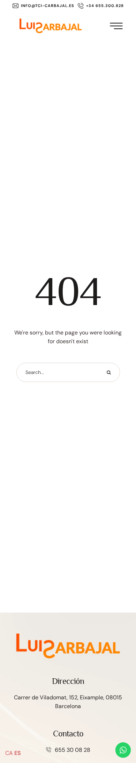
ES (17, 753)
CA (9, 753)
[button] (43, 5)
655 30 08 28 (72, 750)
